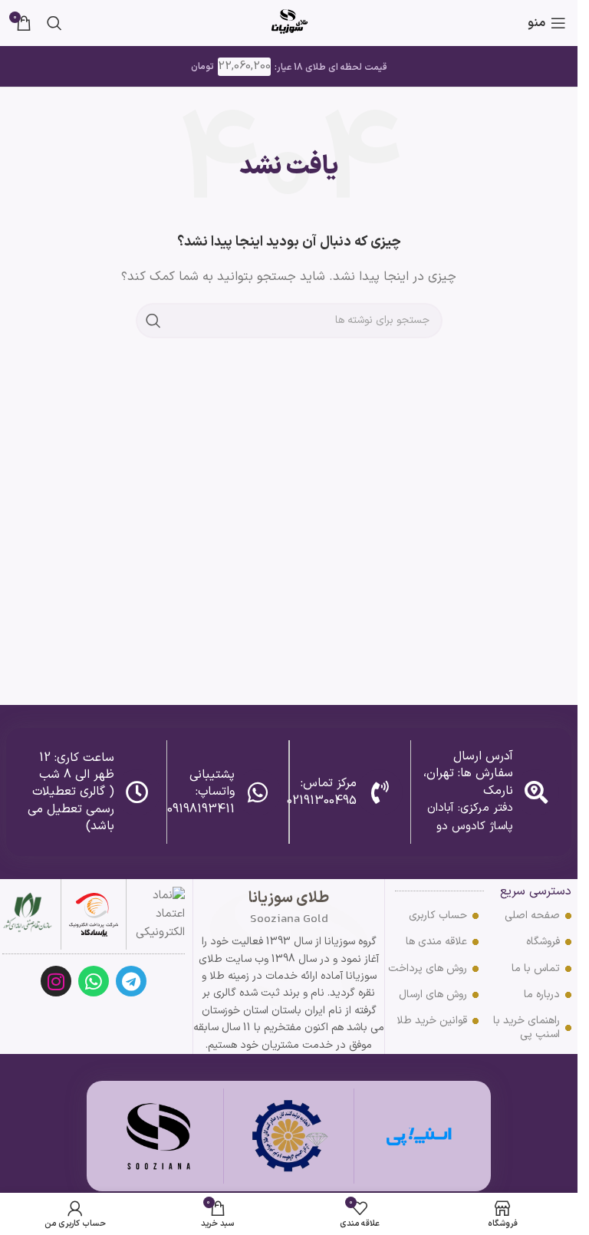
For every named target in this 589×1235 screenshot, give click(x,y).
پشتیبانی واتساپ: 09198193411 (201, 792)
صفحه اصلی (532, 915)
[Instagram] (56, 981)
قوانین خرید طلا (432, 1021)
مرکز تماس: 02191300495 (322, 791)
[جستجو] (54, 23)
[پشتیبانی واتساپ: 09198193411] (258, 792)
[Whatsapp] (93, 981)
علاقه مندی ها (436, 942)
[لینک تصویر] (93, 914)
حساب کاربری (438, 915)
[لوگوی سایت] (289, 22)
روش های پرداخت (427, 968)
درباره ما (542, 994)
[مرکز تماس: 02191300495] (380, 792)
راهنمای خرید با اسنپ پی (526, 1027)
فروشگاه (543, 942)
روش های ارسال (433, 994)
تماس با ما (536, 968)
